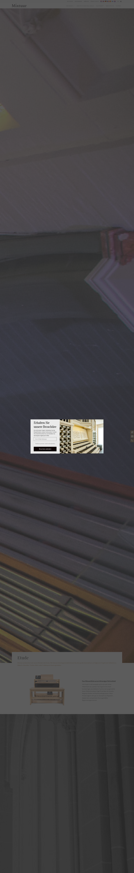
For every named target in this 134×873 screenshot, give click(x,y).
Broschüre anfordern (45, 449)
